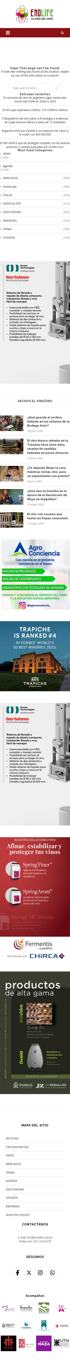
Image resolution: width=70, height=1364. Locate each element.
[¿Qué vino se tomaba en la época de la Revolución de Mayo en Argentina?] (11, 497)
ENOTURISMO (36, 212)
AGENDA (11, 1181)
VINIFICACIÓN (36, 203)
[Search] (62, 32)
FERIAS (36, 229)
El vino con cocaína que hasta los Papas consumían (47, 516)
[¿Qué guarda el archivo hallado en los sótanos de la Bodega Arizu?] (11, 423)
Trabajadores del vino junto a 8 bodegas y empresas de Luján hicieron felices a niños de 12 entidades (35, 120)
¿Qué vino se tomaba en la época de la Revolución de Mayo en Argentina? (47, 495)
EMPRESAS (36, 220)
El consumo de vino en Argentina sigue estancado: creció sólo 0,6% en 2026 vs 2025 (35, 99)
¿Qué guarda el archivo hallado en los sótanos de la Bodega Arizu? (48, 421)
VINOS (10, 1155)
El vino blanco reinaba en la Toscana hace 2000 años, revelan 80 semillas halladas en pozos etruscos (47, 447)
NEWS (7, 153)
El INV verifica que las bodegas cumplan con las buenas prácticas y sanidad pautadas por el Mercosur (35, 145)
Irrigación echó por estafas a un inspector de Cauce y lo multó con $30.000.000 (35, 132)
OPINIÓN (36, 237)
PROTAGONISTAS (17, 1147)
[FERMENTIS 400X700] (35, 839)
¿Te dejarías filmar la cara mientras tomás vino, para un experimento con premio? (48, 472)
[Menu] (8, 32)
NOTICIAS (12, 1138)
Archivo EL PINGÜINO (35, 401)
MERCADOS (36, 178)
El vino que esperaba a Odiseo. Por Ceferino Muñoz (35, 110)
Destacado (36, 186)
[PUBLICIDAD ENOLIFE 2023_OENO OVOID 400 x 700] (35, 974)
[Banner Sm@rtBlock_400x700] (35, 263)
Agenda (7, 166)
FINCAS (36, 195)
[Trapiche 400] (35, 623)
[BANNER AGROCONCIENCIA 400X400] (35, 542)
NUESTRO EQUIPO (18, 1215)
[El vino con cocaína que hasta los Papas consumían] (11, 520)
